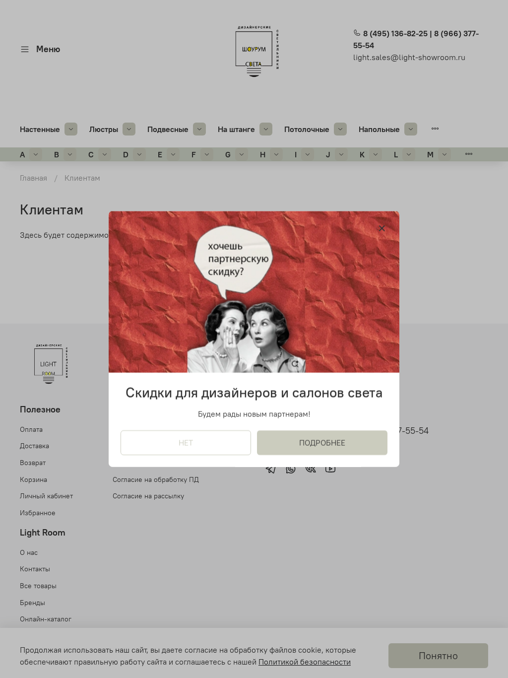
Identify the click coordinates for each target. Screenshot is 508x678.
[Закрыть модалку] (382, 229)
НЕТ (186, 443)
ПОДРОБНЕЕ (322, 443)
